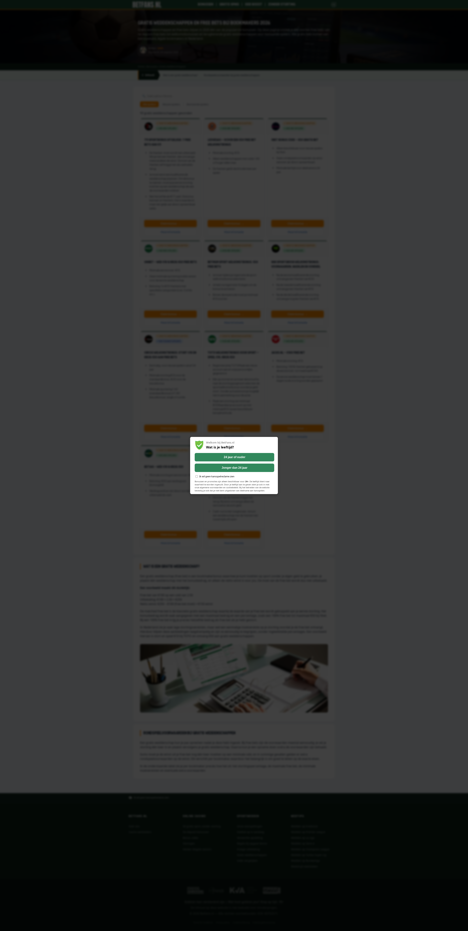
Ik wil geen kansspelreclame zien (216, 476)
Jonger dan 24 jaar (234, 467)
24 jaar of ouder (234, 457)
